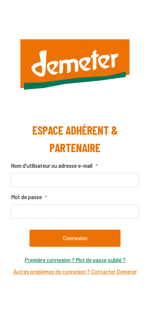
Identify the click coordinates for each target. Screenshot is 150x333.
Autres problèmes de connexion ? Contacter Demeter (75, 271)
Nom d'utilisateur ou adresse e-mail (54, 165)
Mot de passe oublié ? (100, 260)
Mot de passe (29, 197)
